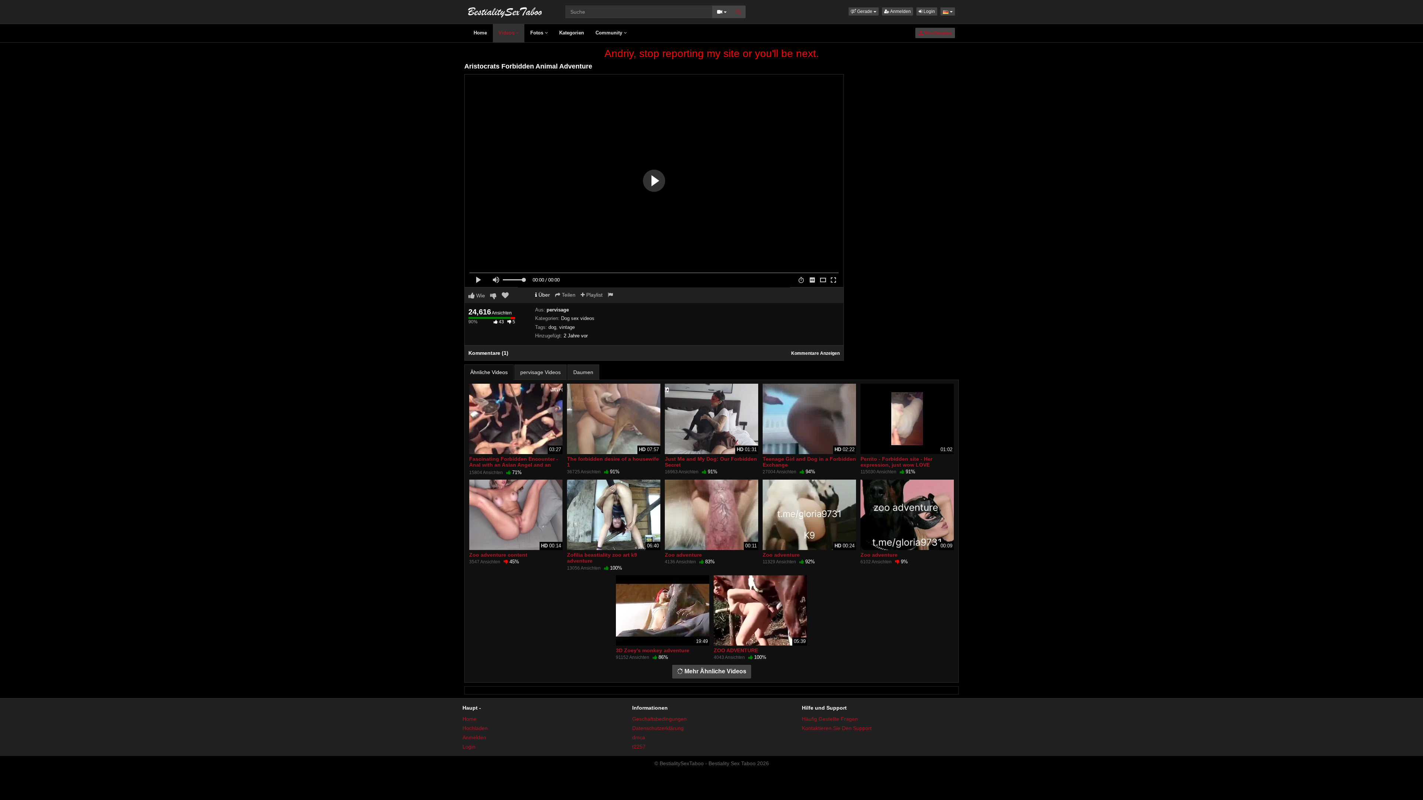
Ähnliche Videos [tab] (489, 372)
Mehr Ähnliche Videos (714, 671)
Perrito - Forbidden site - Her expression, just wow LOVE (896, 462)
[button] (864, 11)
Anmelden (900, 11)
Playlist (594, 295)
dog (552, 327)
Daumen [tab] (583, 372)
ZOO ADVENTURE (736, 650)
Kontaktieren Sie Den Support (837, 728)
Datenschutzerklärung (658, 728)
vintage (567, 327)
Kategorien (571, 33)
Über (543, 295)
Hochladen (937, 33)
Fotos (537, 33)
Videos (507, 33)
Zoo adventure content (498, 555)
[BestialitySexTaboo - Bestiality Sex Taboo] (505, 11)
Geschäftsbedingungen (659, 719)
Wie (480, 296)
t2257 (639, 747)
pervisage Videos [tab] (540, 372)
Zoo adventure (683, 555)
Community (610, 33)
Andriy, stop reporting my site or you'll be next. (711, 53)
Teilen (567, 295)
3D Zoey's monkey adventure (652, 650)
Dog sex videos (577, 318)
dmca (638, 737)
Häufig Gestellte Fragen (830, 719)
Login (928, 11)
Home (480, 33)
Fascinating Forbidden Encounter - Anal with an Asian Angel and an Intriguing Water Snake (513, 465)
